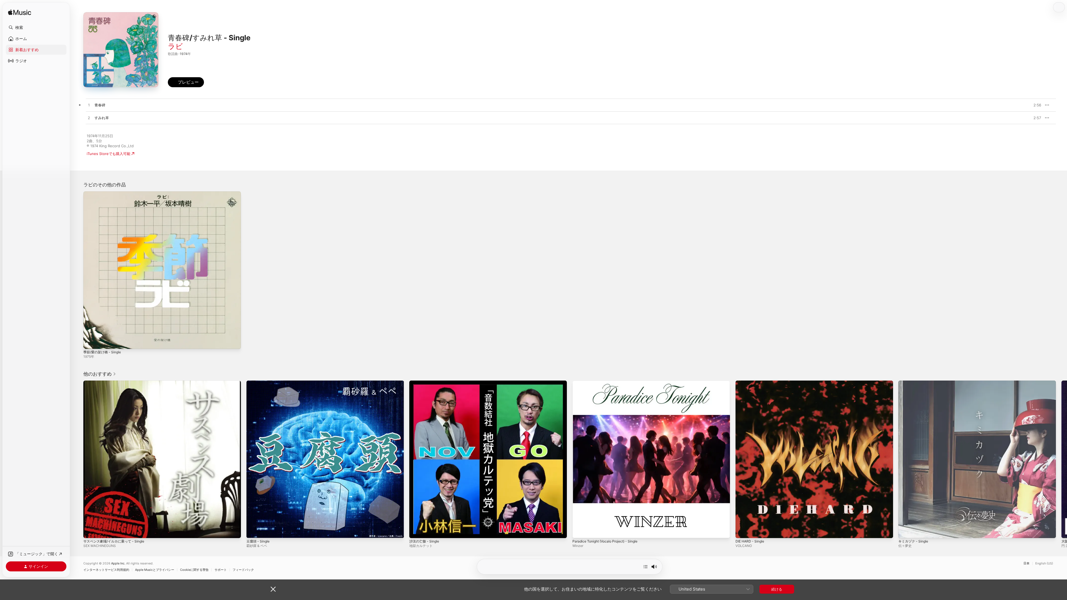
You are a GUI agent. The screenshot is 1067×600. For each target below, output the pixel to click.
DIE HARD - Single (751, 383)
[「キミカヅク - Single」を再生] (905, 531)
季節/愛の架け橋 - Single (103, 193)
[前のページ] (78, 459)
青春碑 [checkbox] (99, 105)
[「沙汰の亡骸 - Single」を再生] (416, 531)
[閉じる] (273, 589)
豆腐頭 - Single (259, 383)
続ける (776, 589)
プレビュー (1034, 105)
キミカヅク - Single (914, 383)
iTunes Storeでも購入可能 (108, 153)
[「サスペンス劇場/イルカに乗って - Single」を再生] (90, 531)
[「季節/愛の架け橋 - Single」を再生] (90, 342)
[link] (99, 374)
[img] (19, 12)
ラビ (175, 46)
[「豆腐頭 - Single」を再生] (253, 531)
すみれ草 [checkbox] (101, 118)
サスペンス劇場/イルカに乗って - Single (116, 383)
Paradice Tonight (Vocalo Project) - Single (608, 383)
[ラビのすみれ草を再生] (88, 118)
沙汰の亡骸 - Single (425, 383)
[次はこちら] (645, 567)
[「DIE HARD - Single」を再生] (742, 531)
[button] (36, 27)
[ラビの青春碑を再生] (88, 105)
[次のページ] (1061, 459)
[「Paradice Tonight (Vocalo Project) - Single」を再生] (579, 531)
